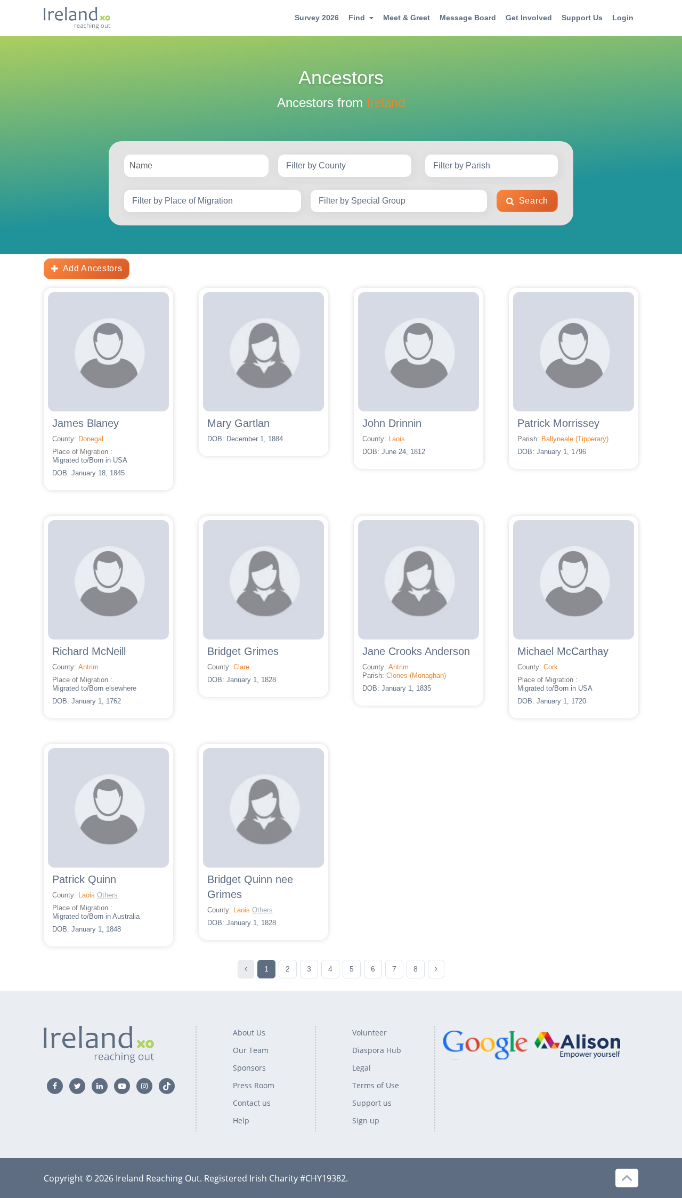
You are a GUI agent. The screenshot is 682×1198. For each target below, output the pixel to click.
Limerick (286, 895)
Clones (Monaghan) (416, 675)
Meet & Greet (406, 17)
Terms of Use (375, 1085)
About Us (249, 1032)
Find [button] (356, 17)
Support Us (582, 17)
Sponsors (249, 1068)
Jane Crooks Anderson (416, 651)
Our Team (251, 1050)
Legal (361, 1068)
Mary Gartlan (238, 423)
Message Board (468, 17)
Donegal (90, 439)
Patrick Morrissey (558, 423)
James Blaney (85, 423)
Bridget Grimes (243, 651)
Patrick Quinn (84, 879)
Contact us (252, 1103)
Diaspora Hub (376, 1050)
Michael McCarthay (562, 651)
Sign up (365, 1120)
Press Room (253, 1085)
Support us (372, 1103)
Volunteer (369, 1032)
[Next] (436, 969)
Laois (396, 439)
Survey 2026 (317, 17)
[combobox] (344, 166)
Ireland (386, 102)
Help (241, 1120)
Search (533, 200)
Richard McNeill (89, 651)
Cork (550, 667)
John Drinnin (391, 423)
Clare (241, 667)
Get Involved (529, 17)
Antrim (88, 667)
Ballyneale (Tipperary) (574, 439)
